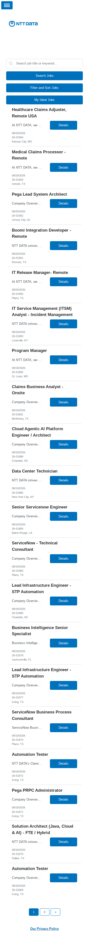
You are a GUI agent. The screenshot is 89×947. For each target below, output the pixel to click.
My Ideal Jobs (44, 100)
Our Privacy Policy (44, 929)
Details (63, 125)
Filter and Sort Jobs (44, 88)
